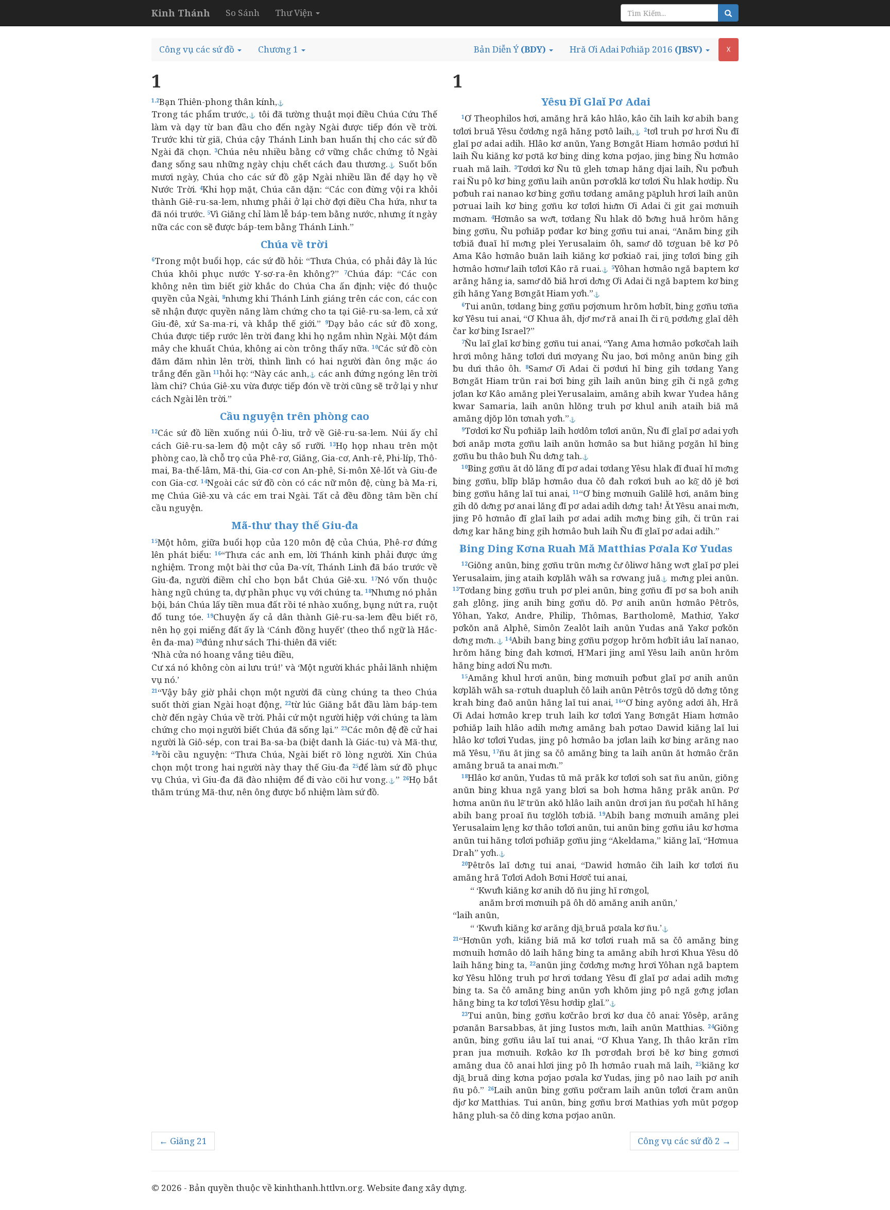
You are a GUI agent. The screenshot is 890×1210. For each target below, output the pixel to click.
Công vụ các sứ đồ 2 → (684, 1141)
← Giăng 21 (183, 1141)
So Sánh (243, 13)
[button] (200, 49)
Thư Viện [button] (295, 13)
